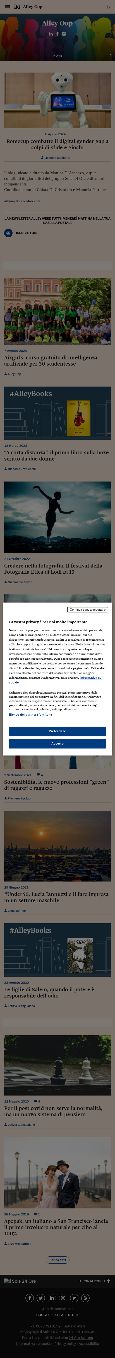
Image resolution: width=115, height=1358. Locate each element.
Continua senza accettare (88, 609)
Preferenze (57, 731)
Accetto (57, 743)
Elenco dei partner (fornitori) (30, 715)
